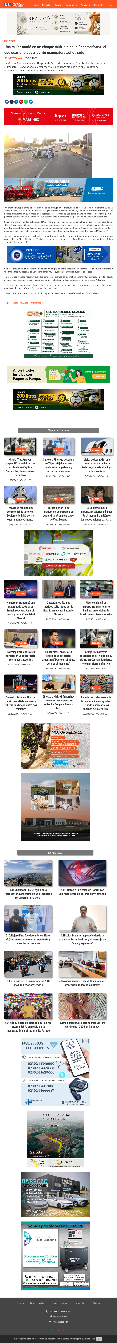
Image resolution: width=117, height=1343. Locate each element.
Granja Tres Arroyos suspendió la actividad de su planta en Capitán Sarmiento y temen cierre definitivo (20, 467)
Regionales (71, 5)
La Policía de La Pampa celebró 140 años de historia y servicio (29, 983)
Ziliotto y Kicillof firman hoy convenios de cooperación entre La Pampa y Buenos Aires (58, 702)
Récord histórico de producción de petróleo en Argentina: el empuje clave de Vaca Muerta (58, 513)
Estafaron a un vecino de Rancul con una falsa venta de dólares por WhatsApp (82, 892)
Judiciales (58, 593)
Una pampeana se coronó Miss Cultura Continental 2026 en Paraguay (83, 1025)
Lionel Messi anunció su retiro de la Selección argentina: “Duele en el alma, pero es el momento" (58, 658)
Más (110, 5)
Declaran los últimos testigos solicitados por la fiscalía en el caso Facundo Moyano (58, 608)
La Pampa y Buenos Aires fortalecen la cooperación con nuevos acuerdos (21, 656)
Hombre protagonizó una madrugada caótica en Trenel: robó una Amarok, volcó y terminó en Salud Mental (21, 610)
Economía (96, 688)
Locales (58, 5)
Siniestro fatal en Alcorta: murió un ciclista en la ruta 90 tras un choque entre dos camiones (21, 703)
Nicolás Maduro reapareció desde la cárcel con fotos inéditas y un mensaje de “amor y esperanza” (82, 939)
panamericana (36, 302)
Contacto (20, 1303)
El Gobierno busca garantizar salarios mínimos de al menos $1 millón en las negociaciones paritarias (97, 513)
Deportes (46, 5)
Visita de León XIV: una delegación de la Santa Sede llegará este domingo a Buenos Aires (96, 465)
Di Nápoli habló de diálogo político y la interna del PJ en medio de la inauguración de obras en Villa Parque (29, 1026)
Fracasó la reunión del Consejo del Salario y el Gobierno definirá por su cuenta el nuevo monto (20, 513)
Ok (99, 1338)
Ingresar (97, 1303)
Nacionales (98, 5)
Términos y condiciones (60, 1303)
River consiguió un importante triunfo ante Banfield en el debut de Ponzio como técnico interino (96, 608)
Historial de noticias (37, 1303)
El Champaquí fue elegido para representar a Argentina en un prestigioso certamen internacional (28, 894)
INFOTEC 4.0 (15, 58)
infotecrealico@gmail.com (58, 1321)
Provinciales (21, 642)
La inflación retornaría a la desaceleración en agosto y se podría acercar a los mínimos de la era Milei (96, 703)
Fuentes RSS (80, 1303)
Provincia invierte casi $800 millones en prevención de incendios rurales (83, 983)
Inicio (36, 5)
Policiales (85, 5)
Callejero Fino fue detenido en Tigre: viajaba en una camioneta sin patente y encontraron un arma (58, 465)
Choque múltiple (20, 302)
